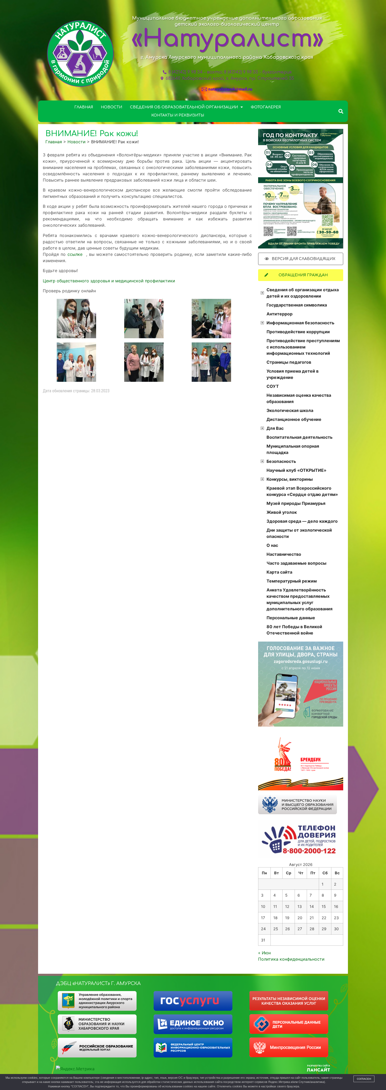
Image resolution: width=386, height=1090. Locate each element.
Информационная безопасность (300, 322)
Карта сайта (279, 572)
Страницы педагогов (289, 362)
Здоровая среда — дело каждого (302, 521)
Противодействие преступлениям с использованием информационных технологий (303, 347)
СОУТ (273, 386)
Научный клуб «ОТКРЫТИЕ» (296, 470)
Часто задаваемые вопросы (296, 563)
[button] (341, 111)
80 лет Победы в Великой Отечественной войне (294, 630)
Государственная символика (297, 305)
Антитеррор (280, 313)
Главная (83, 107)
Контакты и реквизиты (177, 115)
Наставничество (284, 554)
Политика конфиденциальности (291, 959)
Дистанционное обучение (294, 419)
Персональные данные (291, 617)
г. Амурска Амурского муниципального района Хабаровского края (226, 57)
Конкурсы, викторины (290, 479)
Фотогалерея (266, 107)
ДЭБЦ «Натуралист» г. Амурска (98, 983)
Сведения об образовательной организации (184, 107)
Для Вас (275, 428)
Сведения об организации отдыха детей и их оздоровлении (303, 293)
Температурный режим (292, 581)
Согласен (364, 1078)
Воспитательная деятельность (299, 437)
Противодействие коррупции (298, 331)
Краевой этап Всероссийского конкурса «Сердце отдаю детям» (302, 491)
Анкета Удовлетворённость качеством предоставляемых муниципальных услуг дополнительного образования (299, 599)
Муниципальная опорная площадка (293, 449)
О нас (272, 545)
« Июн (264, 952)
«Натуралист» (227, 39)
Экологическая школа (290, 410)
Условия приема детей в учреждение (293, 374)
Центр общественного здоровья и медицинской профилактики (109, 280)
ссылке (75, 254)
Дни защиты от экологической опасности (299, 533)
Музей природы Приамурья (296, 503)
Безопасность (281, 461)
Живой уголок (282, 512)
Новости (111, 107)
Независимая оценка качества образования (299, 398)
